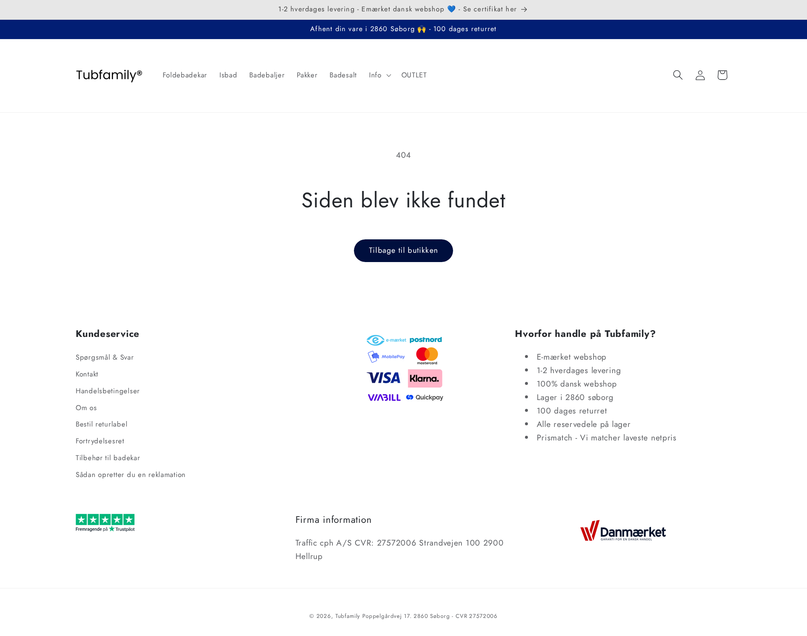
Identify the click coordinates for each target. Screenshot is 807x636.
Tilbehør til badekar (108, 458)
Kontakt (87, 374)
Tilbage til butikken (403, 250)
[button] (379, 74)
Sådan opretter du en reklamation (131, 474)
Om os (86, 408)
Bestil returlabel (101, 424)
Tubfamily (348, 616)
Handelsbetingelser (108, 391)
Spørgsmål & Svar (105, 357)
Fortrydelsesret (100, 441)
